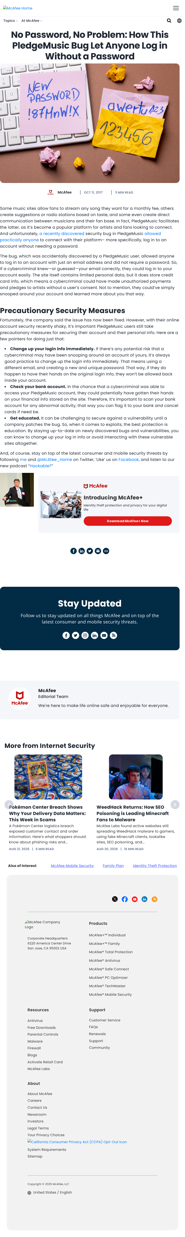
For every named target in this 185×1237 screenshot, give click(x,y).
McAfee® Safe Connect (109, 969)
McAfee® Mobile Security (110, 994)
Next (175, 804)
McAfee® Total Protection (111, 952)
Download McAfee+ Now (127, 521)
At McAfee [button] (30, 20)
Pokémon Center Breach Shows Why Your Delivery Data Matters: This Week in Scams (47, 813)
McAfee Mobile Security (72, 865)
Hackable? (40, 466)
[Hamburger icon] (176, 8)
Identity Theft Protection (155, 865)
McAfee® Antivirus (104, 960)
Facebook (129, 460)
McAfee (65, 192)
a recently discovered (61, 234)
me (23, 460)
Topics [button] (9, 20)
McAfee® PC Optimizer (108, 977)
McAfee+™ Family (104, 943)
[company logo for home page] (17, 8)
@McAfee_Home (54, 460)
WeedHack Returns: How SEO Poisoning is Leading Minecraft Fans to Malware (133, 813)
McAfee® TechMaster (107, 986)
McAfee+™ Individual (107, 935)
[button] (179, 20)
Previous (9, 804)
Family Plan (113, 865)
